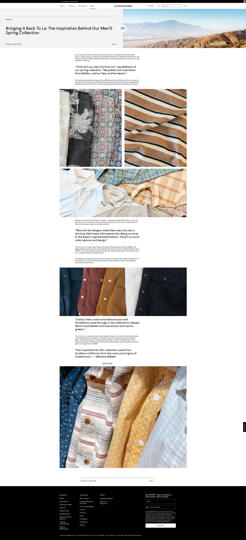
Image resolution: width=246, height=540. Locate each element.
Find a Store (84, 498)
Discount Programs (103, 502)
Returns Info (64, 511)
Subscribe (160, 526)
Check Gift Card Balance (65, 518)
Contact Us (64, 501)
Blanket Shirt (83, 247)
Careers (83, 513)
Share (114, 44)
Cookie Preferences (110, 535)
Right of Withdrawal (64, 528)
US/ (152, 6)
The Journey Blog (86, 506)
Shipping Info (65, 514)
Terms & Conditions (82, 535)
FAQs (62, 498)
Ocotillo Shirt (83, 336)
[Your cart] (185, 6)
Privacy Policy (160, 521)
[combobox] (149, 507)
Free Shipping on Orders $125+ (70, 1)
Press (82, 516)
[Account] (158, 6)
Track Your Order (66, 505)
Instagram (84, 519)
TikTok (82, 525)
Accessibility (100, 535)
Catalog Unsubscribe (64, 523)
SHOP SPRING (107, 363)
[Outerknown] (123, 6)
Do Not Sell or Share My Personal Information (129, 535)
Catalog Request (106, 498)
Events (82, 510)
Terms (168, 521)
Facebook (83, 522)
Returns (63, 508)
